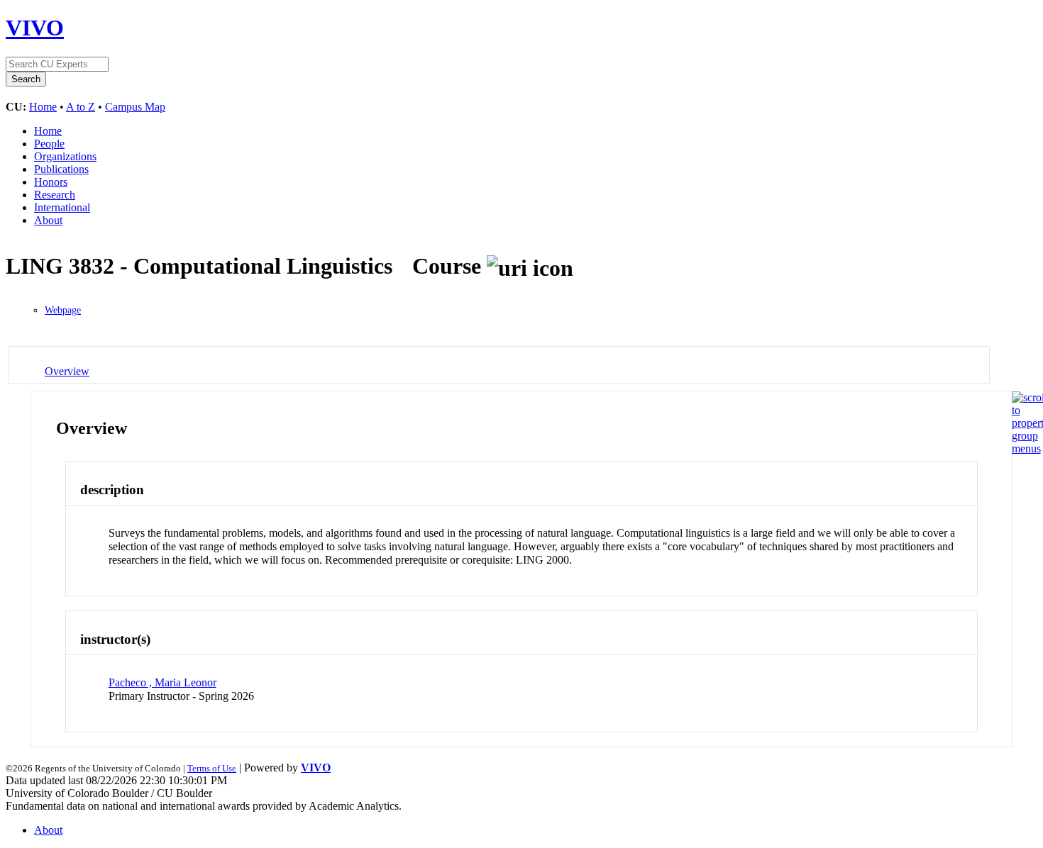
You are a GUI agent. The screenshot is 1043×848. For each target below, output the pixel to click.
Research (54, 195)
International (62, 207)
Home (43, 107)
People (49, 144)
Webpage (63, 310)
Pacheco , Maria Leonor (162, 682)
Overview (67, 371)
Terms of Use (211, 768)
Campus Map (135, 107)
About (48, 220)
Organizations (65, 156)
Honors (50, 182)
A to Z (80, 107)
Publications (61, 169)
